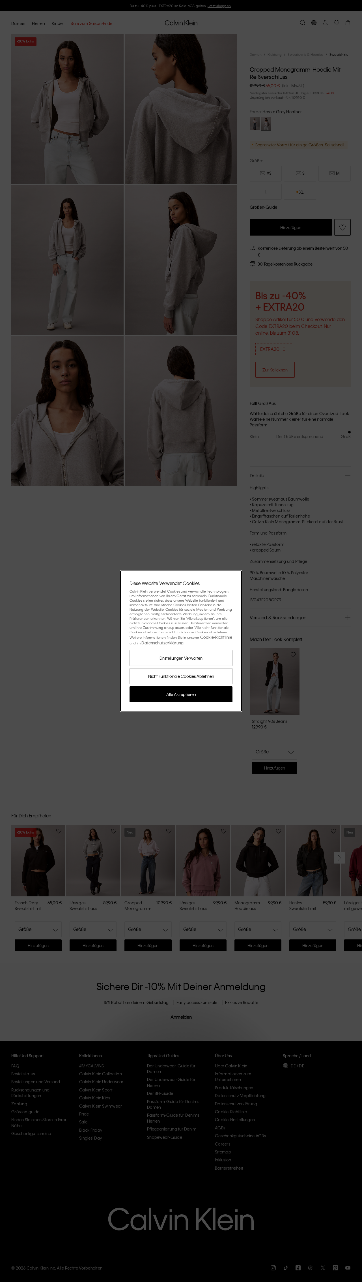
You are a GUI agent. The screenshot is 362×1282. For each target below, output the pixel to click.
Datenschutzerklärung (162, 642)
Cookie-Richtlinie (216, 637)
